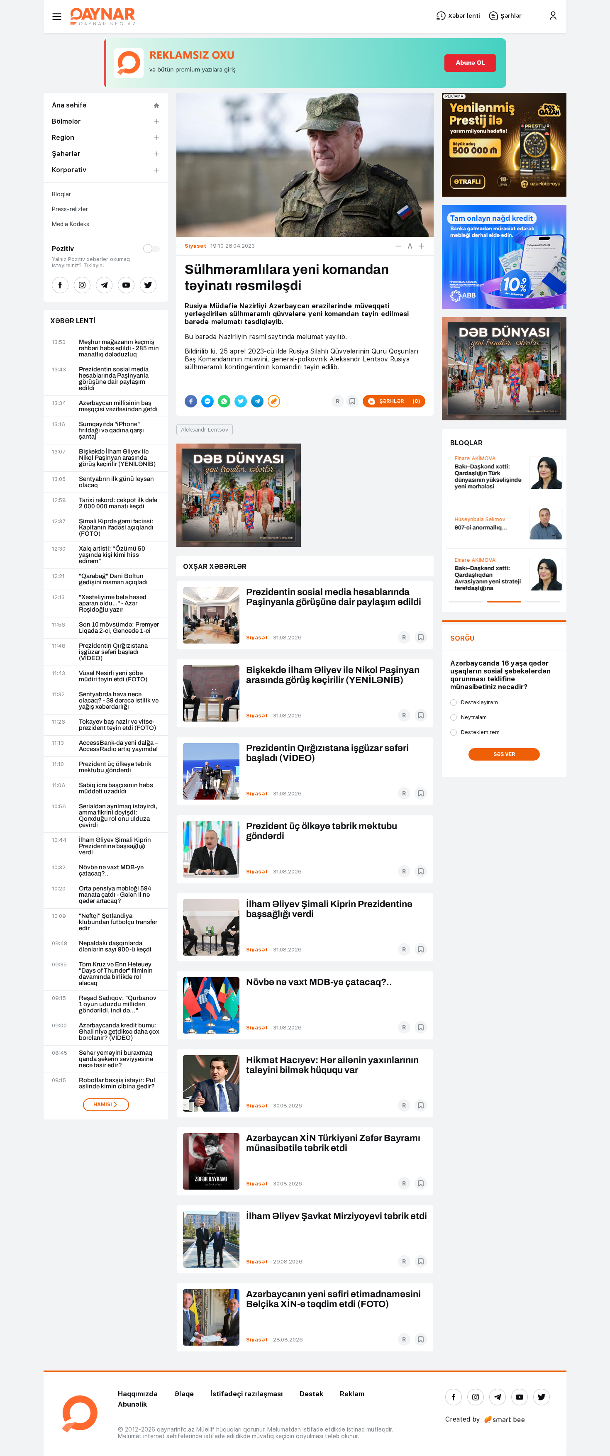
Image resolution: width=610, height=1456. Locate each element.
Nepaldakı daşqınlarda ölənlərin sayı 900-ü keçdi (115, 946)
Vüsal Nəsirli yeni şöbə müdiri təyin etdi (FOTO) (113, 676)
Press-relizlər (70, 209)
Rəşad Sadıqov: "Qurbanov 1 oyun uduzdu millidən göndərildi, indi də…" (117, 1004)
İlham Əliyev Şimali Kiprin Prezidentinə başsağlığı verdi (115, 846)
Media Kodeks (70, 224)
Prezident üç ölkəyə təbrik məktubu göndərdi (115, 767)
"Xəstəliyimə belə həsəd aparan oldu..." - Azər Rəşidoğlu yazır (112, 603)
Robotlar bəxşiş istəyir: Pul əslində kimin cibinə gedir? (117, 1083)
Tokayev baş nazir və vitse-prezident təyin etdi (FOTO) (117, 725)
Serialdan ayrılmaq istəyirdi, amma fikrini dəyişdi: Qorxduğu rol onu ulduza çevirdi (118, 815)
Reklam (352, 1394)
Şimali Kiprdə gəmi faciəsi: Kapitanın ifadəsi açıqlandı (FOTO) (116, 527)
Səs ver (504, 754)
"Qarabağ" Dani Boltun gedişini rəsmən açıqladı (113, 579)
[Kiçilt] (398, 246)
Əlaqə (184, 1394)
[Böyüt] (421, 246)
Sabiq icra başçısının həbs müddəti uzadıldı (116, 788)
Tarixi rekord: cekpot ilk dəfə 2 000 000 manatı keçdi (118, 503)
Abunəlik (132, 1404)
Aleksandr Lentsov (204, 430)
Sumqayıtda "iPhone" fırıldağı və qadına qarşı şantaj (111, 430)
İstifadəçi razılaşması (246, 1394)
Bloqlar (61, 194)
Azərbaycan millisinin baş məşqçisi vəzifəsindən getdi (118, 406)
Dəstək (311, 1394)
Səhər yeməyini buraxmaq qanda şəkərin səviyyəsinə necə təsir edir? (116, 1059)
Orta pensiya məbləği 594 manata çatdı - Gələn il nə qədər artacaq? (115, 894)
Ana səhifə (69, 105)
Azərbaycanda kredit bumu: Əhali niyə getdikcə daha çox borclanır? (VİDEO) (119, 1031)
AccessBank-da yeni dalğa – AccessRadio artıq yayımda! (118, 746)
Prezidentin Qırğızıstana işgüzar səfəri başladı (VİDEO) (113, 652)
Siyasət (257, 637)
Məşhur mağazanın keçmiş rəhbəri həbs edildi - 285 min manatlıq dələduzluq (119, 348)
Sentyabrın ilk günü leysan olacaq (116, 482)
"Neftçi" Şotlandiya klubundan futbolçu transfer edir (118, 922)
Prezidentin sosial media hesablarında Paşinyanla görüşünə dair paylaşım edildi (114, 378)
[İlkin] (410, 246)
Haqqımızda (138, 1394)
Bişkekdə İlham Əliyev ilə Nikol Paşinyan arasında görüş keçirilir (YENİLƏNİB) (117, 458)
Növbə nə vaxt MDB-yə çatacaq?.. (111, 870)
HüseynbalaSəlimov (475, 519)
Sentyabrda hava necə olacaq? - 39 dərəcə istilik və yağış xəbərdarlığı (119, 700)
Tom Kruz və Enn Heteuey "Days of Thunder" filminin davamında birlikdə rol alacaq (116, 973)
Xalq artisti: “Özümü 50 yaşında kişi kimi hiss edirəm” (112, 555)
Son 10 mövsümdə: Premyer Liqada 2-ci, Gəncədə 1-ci (119, 628)
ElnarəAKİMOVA (470, 458)
